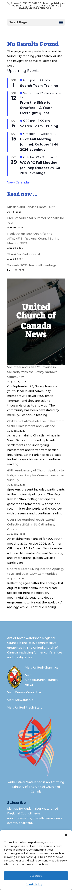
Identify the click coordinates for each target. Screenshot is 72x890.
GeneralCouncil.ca (28, 692)
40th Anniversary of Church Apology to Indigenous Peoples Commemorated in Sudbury (35, 475)
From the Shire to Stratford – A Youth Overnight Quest (36, 108)
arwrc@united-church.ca (34, 7)
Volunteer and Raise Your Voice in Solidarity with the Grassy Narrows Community (32, 372)
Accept (36, 876)
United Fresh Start (28, 707)
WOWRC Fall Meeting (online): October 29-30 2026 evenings (40, 168)
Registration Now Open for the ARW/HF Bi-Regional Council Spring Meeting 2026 (33, 238)
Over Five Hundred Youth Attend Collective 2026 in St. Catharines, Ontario (31, 524)
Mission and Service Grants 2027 (31, 207)
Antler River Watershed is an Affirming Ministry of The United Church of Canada (36, 787)
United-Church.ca (45, 667)
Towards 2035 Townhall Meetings (31, 265)
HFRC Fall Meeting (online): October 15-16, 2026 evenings (39, 144)
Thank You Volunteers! (23, 254)
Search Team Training (39, 86)
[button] (66, 835)
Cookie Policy (34, 884)
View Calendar (18, 182)
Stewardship (24, 700)
